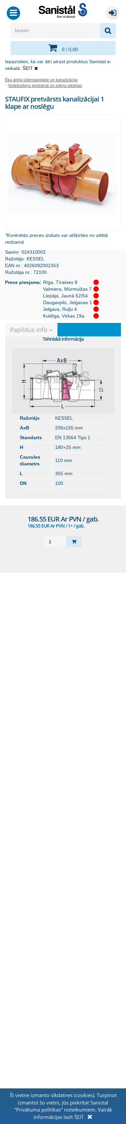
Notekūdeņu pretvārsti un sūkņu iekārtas (45, 85)
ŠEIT (28, 68)
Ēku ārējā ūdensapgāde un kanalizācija (41, 80)
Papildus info (29, 330)
